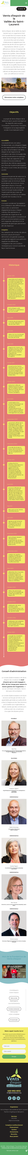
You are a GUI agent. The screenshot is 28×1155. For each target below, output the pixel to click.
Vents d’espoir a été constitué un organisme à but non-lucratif (16, 310)
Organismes (14, 1107)
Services (14, 1116)
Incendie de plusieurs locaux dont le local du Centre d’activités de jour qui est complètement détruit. (15, 450)
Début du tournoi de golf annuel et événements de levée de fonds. (16, 336)
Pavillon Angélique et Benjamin (14, 1112)
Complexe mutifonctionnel (14, 1125)
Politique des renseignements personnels (14, 1147)
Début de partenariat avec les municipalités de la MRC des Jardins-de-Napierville (15, 593)
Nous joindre (14, 1136)
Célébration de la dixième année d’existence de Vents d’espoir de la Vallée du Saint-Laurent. (16, 623)
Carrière (14, 1129)
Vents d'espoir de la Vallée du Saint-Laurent (14, 1109)
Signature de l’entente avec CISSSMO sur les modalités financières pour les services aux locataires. (15, 524)
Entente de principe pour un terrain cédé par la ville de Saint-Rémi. (16, 323)
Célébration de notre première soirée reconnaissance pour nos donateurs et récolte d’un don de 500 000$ (16, 608)
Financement (14, 1127)
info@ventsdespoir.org (14, 1093)
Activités (14, 1118)
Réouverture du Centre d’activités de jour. (15, 510)
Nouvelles (14, 1134)
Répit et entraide (14, 1120)
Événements (14, 1132)
